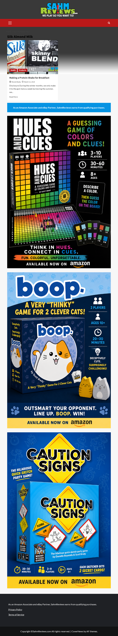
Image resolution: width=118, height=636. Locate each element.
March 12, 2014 (29, 82)
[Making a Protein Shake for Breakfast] (32, 57)
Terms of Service (16, 614)
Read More (13, 97)
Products (22, 70)
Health (13, 70)
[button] (10, 22)
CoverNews (77, 631)
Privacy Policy (15, 609)
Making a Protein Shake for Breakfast (29, 78)
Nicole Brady (16, 82)
